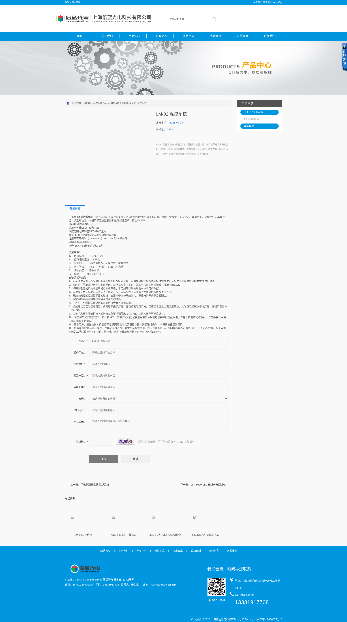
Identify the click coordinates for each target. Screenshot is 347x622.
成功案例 (215, 36)
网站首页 (88, 103)
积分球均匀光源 (251, 119)
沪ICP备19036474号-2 (269, 619)
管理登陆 (108, 579)
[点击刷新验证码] (125, 442)
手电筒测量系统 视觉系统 (95, 484)
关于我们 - (258, 2)
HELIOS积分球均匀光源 (205, 534)
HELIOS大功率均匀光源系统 (165, 534)
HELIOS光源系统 (253, 112)
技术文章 (188, 36)
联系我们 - (268, 2)
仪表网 (130, 579)
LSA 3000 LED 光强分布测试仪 (208, 484)
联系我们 (270, 36)
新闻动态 (161, 36)
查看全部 (249, 126)
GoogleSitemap (93, 579)
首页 (80, 36)
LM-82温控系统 (83, 534)
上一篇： (75, 484)
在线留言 (277, 2)
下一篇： (186, 484)
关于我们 (107, 36)
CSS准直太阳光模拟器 (124, 534)
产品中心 (134, 36)
